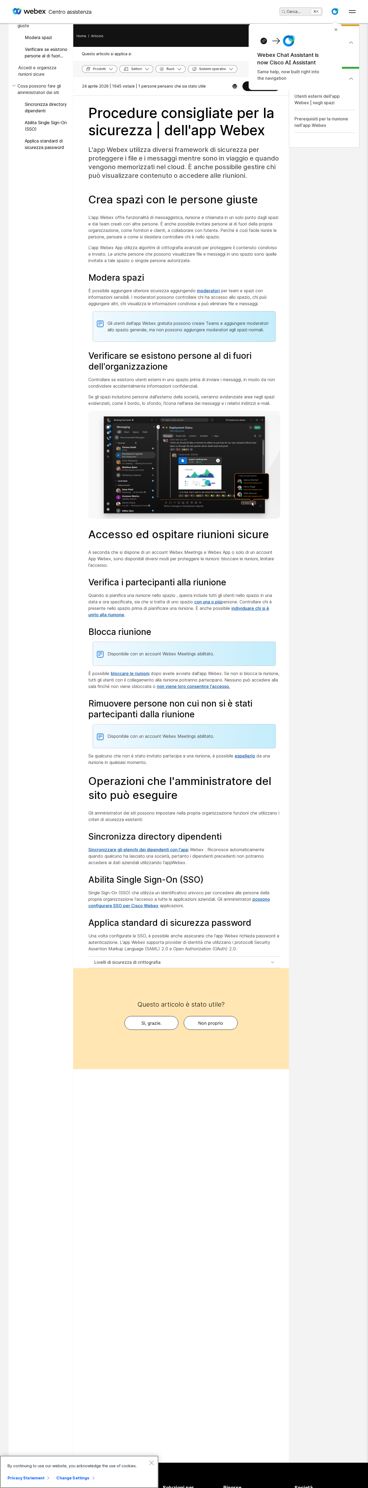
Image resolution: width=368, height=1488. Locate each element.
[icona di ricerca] (284, 12)
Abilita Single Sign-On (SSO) (46, 126)
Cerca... (294, 11)
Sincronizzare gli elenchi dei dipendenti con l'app (138, 849)
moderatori (208, 290)
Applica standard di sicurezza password (44, 144)
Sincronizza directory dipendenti (46, 107)
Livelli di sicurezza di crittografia (127, 962)
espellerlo (245, 756)
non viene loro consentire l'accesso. (193, 686)
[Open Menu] (352, 12)
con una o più (207, 601)
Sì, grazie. (151, 1023)
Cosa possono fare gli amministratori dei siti (39, 89)
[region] (79, 1472)
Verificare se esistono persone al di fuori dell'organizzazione (46, 53)
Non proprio (210, 1023)
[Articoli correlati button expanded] (351, 78)
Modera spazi (38, 37)
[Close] (151, 1462)
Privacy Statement (26, 1478)
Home (81, 36)
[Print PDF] (234, 86)
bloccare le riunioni (130, 673)
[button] (335, 12)
